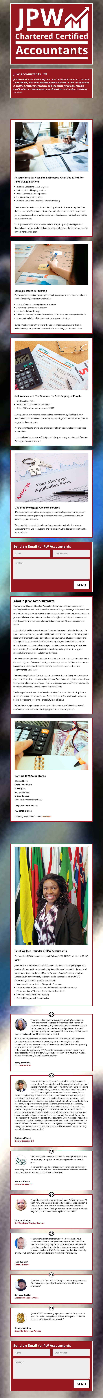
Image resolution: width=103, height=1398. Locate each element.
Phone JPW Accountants (49, 109)
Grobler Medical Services (26, 1297)
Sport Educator (22, 1264)
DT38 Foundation (23, 1065)
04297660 (47, 816)
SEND (81, 585)
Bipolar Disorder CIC (24, 1141)
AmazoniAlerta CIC (24, 1184)
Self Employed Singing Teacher (30, 1223)
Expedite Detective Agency (28, 1331)
